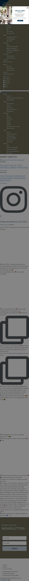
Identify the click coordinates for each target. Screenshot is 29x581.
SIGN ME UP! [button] (20, 20)
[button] (28, 8)
